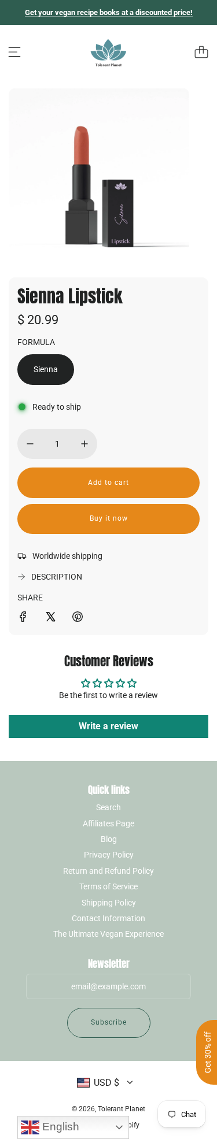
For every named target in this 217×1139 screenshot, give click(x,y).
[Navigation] (14, 52)
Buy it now (109, 518)
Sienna (46, 369)
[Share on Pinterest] (77, 618)
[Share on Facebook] (23, 618)
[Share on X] (50, 618)
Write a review (108, 726)
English (59, 1127)
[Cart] (201, 52)
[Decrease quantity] (30, 444)
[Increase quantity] (84, 444)
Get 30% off (207, 1052)
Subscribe (109, 1022)
